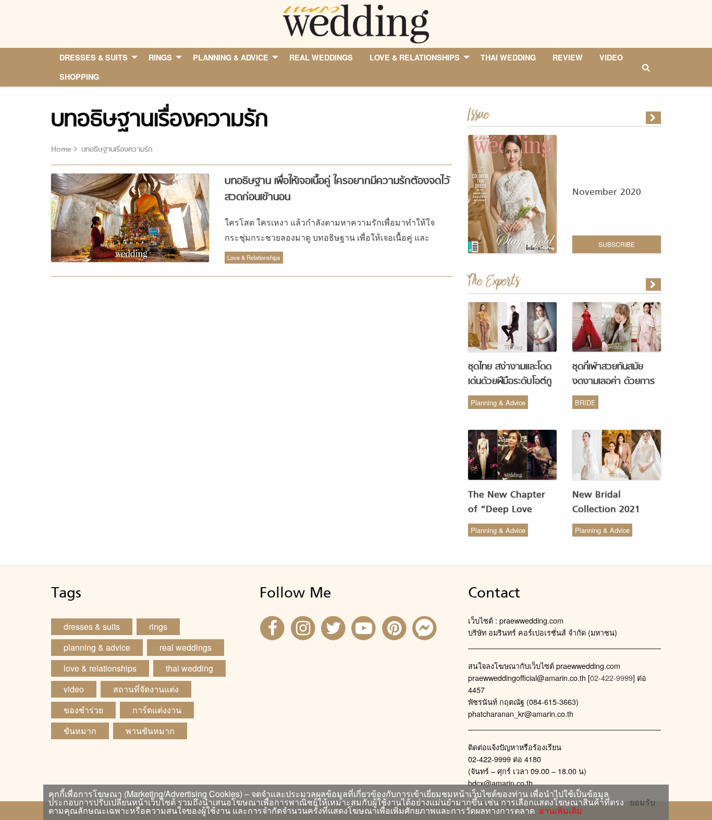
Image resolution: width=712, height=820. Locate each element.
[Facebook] (274, 627)
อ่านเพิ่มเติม (558, 810)
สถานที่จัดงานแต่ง (146, 689)
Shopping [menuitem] (79, 76)
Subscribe (616, 244)
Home (61, 150)
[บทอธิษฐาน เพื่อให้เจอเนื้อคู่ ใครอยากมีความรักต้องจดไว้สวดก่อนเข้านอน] (654, 284)
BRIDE (585, 402)
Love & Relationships (253, 257)
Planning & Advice (498, 402)
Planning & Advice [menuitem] (230, 57)
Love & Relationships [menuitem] (415, 57)
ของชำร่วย (83, 710)
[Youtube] (365, 627)
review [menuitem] (568, 57)
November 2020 (606, 192)
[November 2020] (654, 117)
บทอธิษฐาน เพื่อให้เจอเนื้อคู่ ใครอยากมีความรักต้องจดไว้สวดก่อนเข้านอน (337, 189)
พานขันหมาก (150, 731)
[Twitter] (335, 627)
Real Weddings (185, 647)
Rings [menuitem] (160, 57)
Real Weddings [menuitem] (321, 57)
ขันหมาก (80, 731)
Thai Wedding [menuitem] (508, 57)
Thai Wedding (189, 668)
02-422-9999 (611, 677)
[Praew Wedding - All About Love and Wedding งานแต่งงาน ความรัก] (355, 23)
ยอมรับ (642, 802)
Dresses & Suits (92, 626)
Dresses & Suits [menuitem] (93, 57)
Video (74, 689)
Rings (158, 626)
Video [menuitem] (611, 57)
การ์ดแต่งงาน (156, 710)
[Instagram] (304, 627)
